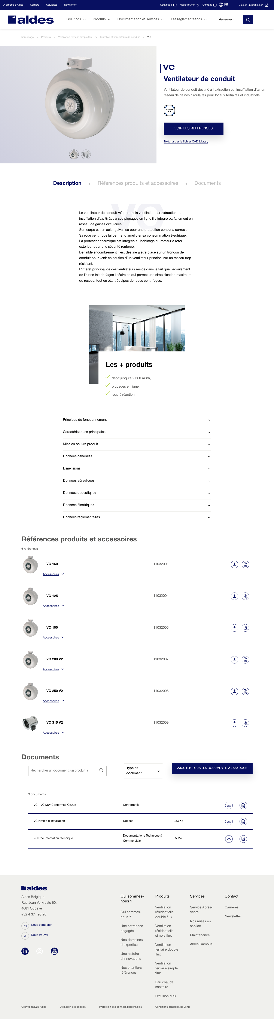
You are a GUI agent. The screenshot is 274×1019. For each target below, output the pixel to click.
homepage (27, 37)
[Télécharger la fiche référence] (234, 564)
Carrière (34, 5)
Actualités (51, 5)
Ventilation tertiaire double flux (166, 950)
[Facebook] (40, 951)
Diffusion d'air (165, 996)
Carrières (232, 907)
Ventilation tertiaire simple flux (75, 37)
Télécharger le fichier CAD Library (186, 142)
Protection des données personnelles (120, 1007)
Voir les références (193, 129)
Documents (208, 183)
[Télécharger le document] (213, 805)
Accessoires (51, 574)
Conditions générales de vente (172, 1007)
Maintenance (200, 935)
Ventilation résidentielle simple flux (164, 931)
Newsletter (70, 5)
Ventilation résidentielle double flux (164, 912)
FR (226, 4)
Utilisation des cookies (73, 1007)
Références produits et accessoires (138, 183)
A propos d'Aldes (13, 5)
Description (67, 183)
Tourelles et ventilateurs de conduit (120, 37)
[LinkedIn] (26, 951)
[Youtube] (54, 951)
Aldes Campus (201, 944)
